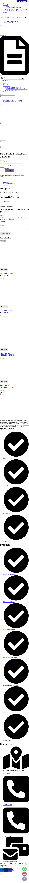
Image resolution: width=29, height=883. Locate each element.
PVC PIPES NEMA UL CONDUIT (15, 10)
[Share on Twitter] (2, 178)
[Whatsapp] (24, 869)
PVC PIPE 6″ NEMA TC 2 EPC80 (7, 311)
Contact (5, 12)
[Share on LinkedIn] (3, 178)
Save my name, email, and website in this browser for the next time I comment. (13, 218)
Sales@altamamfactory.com (11, 21)
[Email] (24, 874)
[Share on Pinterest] (6, 178)
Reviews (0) (6, 185)
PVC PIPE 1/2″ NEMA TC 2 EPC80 (7, 386)
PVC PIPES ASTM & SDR (13, 8)
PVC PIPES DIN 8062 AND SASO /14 (16, 9)
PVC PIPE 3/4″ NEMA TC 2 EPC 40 (7, 354)
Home (4, 3)
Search (1, 78)
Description (6, 182)
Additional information (9, 183)
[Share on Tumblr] (4, 178)
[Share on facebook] (0, 178)
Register (7, 80)
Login (2, 80)
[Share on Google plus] (5, 178)
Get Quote (9, 170)
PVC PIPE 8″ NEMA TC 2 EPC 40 (7, 274)
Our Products (6, 6)
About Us (5, 5)
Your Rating (3, 221)
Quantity (7, 168)
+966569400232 (8, 22)
